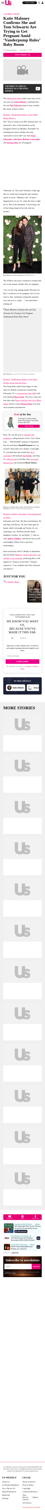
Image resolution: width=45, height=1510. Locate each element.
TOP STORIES (21, 55)
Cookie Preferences (30, 1492)
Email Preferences (9, 1492)
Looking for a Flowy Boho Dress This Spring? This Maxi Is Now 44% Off (28, 420)
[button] (39, 2)
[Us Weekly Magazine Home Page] (7, 2)
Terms (29, 666)
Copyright (26, 1488)
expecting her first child (26, 393)
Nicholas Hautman (11, 50)
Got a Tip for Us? (8, 1488)
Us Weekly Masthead (10, 1485)
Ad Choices (26, 1503)
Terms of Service (28, 1482)
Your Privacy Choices (25, 1497)
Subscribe (30, 3)
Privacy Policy (28, 1485)
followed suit (11, 459)
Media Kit (6, 1495)
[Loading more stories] (22, 733)
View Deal (29, 426)
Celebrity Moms (11, 14)
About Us (6, 1482)
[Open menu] (2, 3)
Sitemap (5, 1498)
